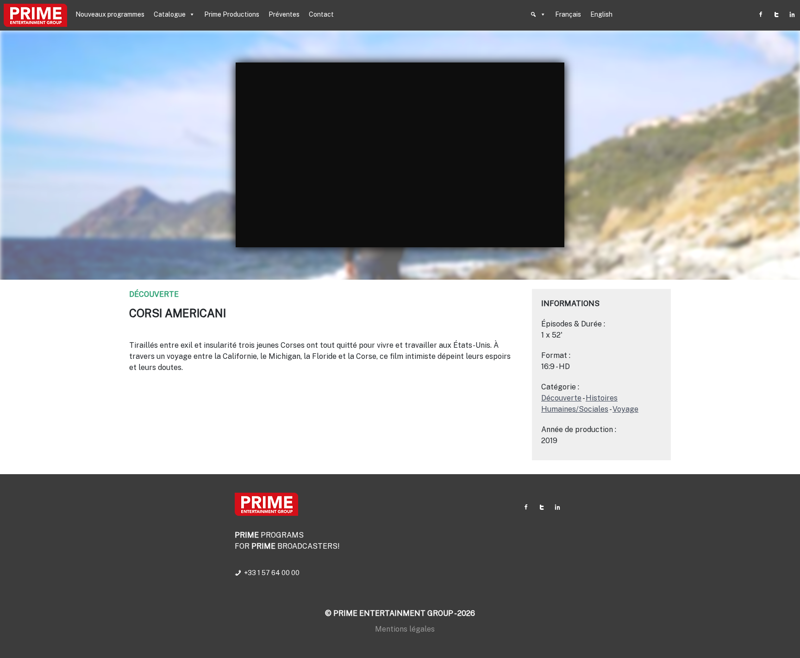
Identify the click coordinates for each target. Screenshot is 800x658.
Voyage (625, 409)
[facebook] (761, 14)
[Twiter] (776, 14)
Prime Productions (231, 14)
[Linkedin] (792, 14)
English (601, 14)
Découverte (154, 294)
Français (568, 14)
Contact (321, 14)
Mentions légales (405, 629)
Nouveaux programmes (109, 14)
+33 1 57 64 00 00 (272, 573)
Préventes (284, 14)
